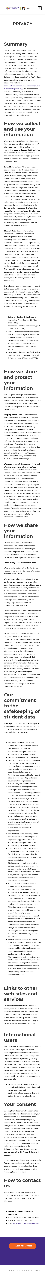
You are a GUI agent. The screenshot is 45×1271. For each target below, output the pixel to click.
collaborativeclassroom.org (15, 86)
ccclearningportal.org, (14, 88)
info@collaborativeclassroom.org (26, 1223)
